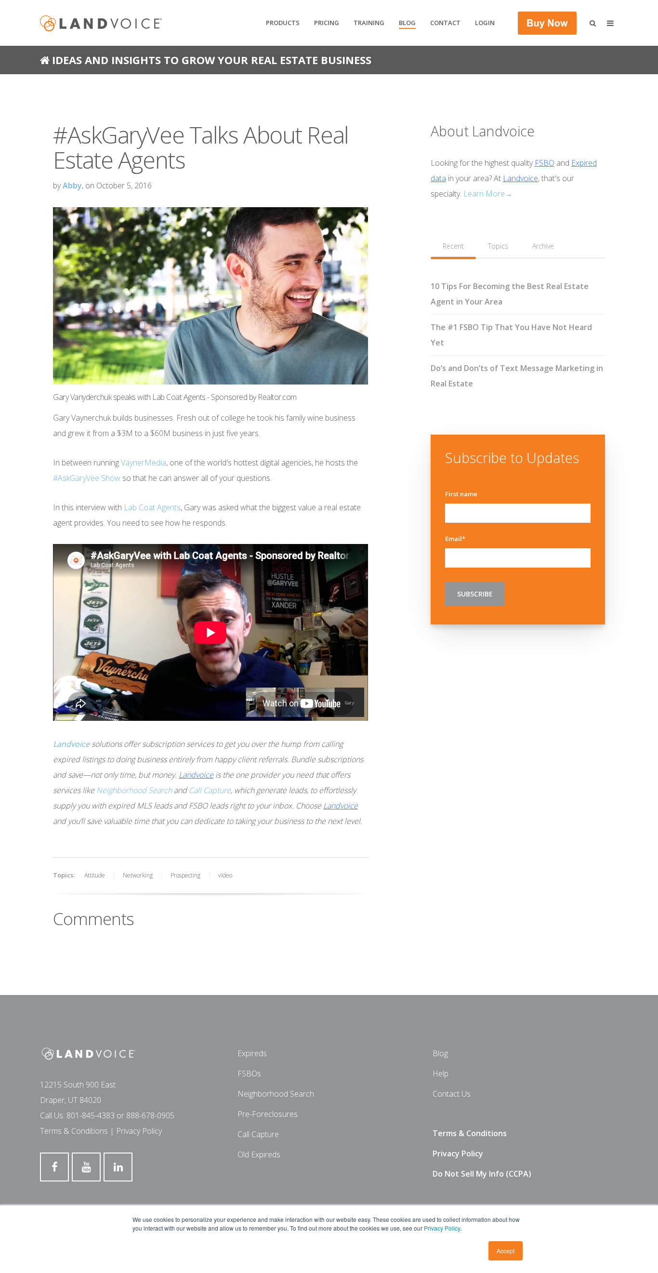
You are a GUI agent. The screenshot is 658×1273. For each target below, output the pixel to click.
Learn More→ (488, 193)
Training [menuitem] (369, 22)
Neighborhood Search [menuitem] (275, 1093)
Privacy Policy (442, 1228)
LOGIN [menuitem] (485, 22)
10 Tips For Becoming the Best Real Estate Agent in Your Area (510, 294)
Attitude (94, 875)
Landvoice (196, 774)
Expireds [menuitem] (252, 1053)
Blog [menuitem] (407, 22)
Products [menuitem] (283, 22)
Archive (543, 246)
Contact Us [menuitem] (452, 1093)
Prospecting (185, 875)
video (225, 875)
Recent (453, 246)
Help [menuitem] (440, 1073)
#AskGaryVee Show (86, 478)
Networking (138, 875)
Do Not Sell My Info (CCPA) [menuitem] (482, 1173)
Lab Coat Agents (152, 507)
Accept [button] (505, 1250)
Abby (72, 185)
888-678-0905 (150, 1115)
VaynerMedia (143, 462)
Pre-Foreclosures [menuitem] (267, 1114)
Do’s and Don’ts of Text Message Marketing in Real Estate (517, 376)
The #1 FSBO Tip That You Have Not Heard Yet (511, 335)
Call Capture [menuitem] (258, 1134)
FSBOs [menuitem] (249, 1073)
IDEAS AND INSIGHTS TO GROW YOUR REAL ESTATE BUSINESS (211, 60)
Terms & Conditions (74, 1131)
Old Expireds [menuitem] (258, 1154)
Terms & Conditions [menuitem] (470, 1133)
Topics (498, 246)
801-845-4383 (90, 1115)
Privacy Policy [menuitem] (458, 1153)
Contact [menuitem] (445, 22)
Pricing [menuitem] (326, 22)
